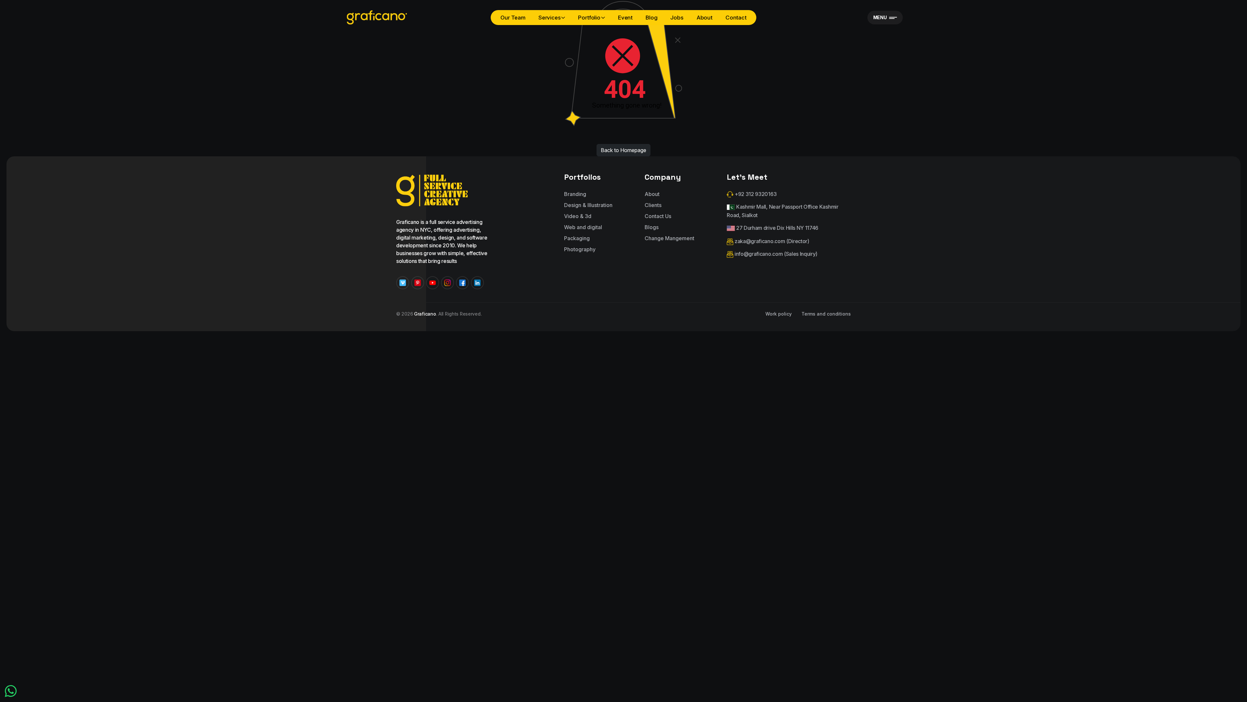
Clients (653, 205)
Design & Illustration (588, 205)
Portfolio (589, 17)
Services (549, 17)
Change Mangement (669, 238)
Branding (575, 194)
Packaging (577, 238)
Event (625, 17)
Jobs (676, 17)
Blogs (652, 227)
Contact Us (658, 216)
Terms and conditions (826, 314)
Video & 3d (577, 216)
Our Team (512, 17)
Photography (580, 249)
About (704, 17)
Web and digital (583, 227)
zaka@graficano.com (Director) (771, 241)
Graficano (425, 314)
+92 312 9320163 (754, 194)
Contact (736, 17)
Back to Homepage (623, 150)
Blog (651, 17)
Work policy (778, 314)
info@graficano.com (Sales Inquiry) (775, 254)
